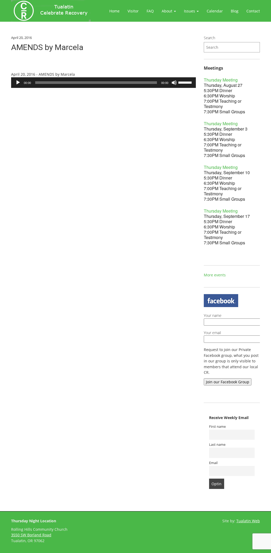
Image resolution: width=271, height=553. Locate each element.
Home (114, 11)
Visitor (133, 11)
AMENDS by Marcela (47, 47)
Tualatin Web (248, 520)
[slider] (185, 82)
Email (213, 463)
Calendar (215, 11)
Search (209, 37)
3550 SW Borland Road (31, 534)
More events (215, 274)
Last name (217, 444)
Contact (253, 11)
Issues (190, 11)
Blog (234, 11)
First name (217, 426)
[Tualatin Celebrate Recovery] (50, 10)
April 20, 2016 (21, 37)
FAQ (150, 11)
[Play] (18, 82)
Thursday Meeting (221, 80)
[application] (103, 82)
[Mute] (174, 82)
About (167, 11)
